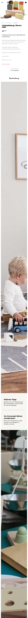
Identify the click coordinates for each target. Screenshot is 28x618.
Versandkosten (15, 70)
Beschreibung (14, 78)
